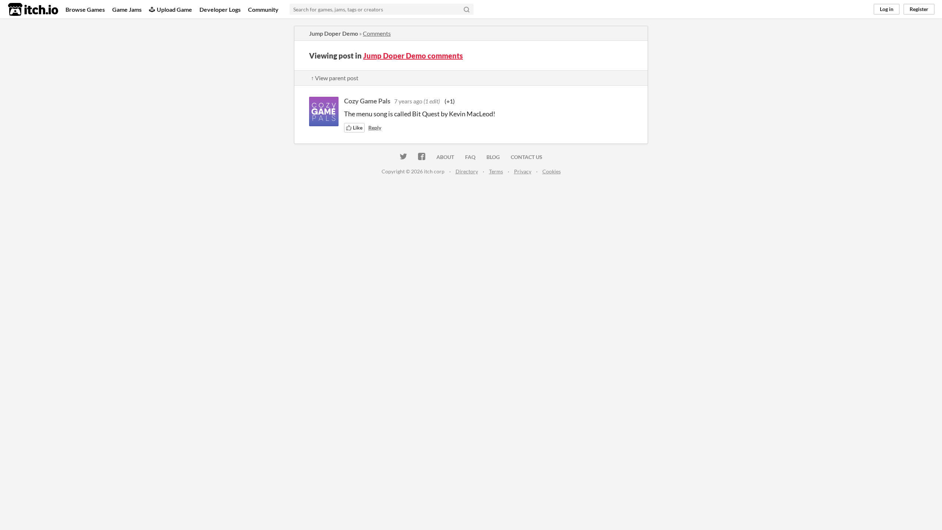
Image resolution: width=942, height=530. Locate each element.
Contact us (526, 157)
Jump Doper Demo (333, 33)
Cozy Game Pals (367, 101)
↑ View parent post (334, 77)
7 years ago (408, 101)
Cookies (551, 171)
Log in (886, 9)
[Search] (467, 9)
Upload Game (174, 9)
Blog (493, 157)
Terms (496, 171)
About (445, 157)
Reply (374, 127)
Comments (377, 33)
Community (263, 9)
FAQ (470, 157)
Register (919, 9)
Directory (467, 171)
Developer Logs (220, 9)
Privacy (522, 171)
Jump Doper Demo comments (413, 55)
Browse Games (85, 9)
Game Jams (127, 9)
